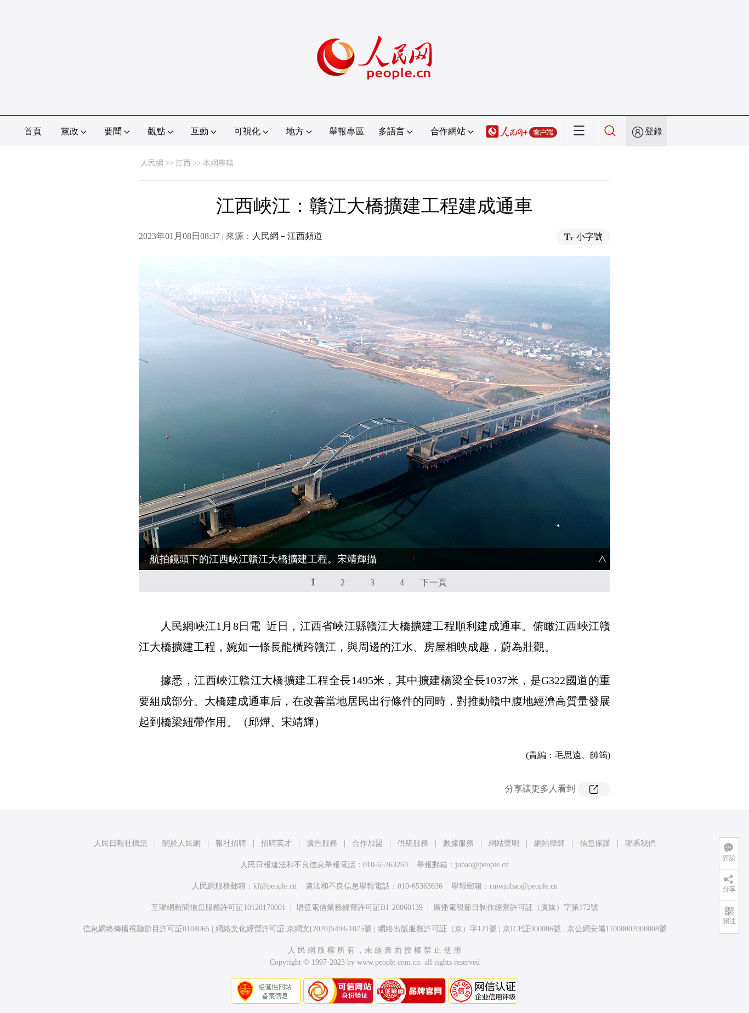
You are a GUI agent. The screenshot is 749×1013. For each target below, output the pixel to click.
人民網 (151, 163)
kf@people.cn (275, 886)
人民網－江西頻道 (287, 236)
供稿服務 (413, 843)
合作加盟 (367, 843)
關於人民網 (181, 843)
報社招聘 (230, 843)
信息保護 (595, 843)
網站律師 (549, 843)
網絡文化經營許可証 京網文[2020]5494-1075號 (293, 929)
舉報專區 (346, 131)
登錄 (653, 131)
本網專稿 (218, 163)
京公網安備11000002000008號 (617, 929)
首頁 (33, 131)
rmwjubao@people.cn (524, 886)
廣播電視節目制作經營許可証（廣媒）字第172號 (515, 907)
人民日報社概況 (120, 843)
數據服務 (458, 843)
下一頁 (434, 582)
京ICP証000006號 (532, 929)
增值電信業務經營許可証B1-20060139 (359, 907)
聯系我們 (640, 843)
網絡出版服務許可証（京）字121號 (437, 929)
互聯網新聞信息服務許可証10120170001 (218, 907)
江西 (183, 163)
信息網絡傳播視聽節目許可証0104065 (146, 929)
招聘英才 (276, 843)
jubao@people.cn (482, 865)
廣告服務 (322, 843)
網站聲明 (504, 843)
